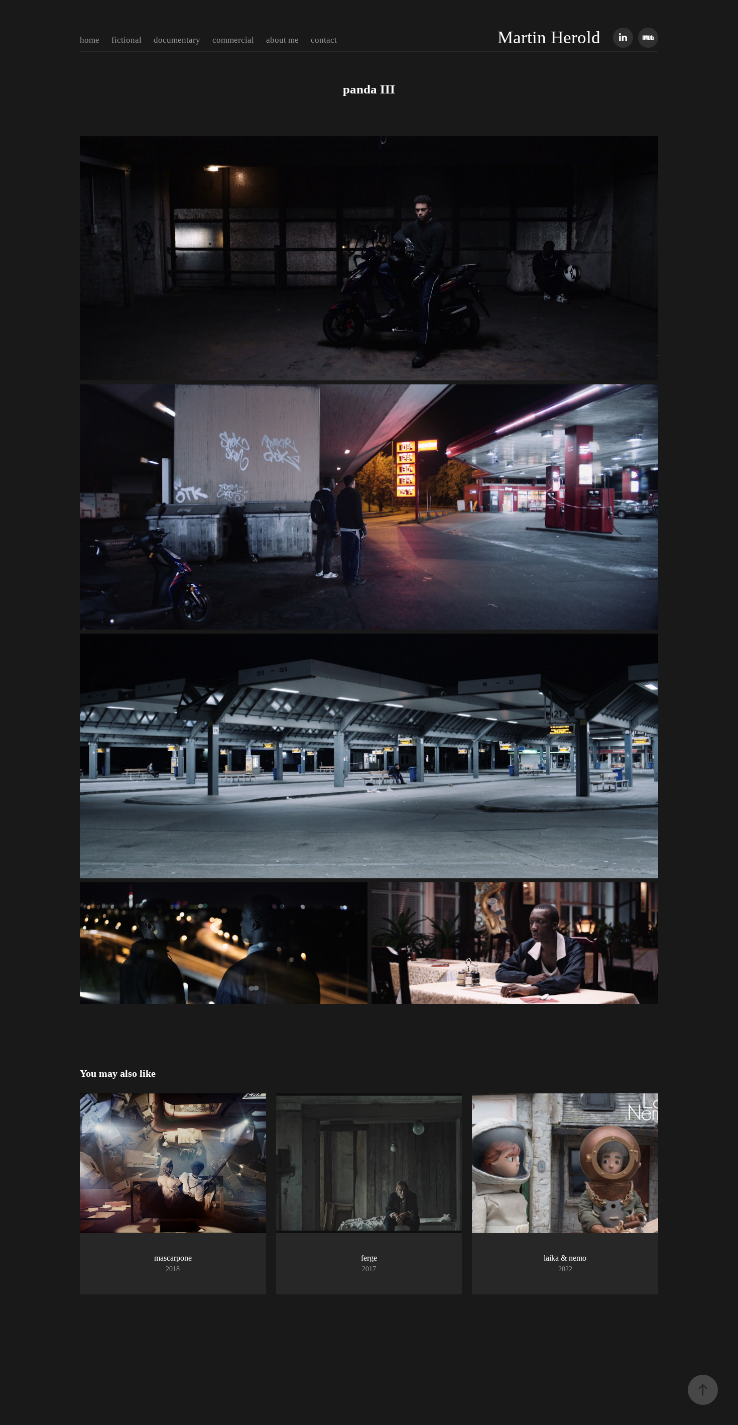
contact (324, 40)
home (89, 40)
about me (282, 40)
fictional (126, 40)
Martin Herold (549, 37)
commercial (233, 40)
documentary (177, 40)
